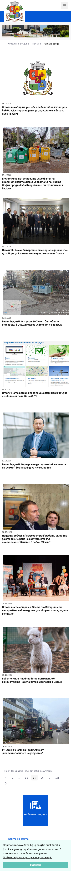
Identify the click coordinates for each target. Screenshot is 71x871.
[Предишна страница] (6, 777)
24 (27, 778)
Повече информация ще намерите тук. (27, 857)
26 (43, 778)
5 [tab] (57, 33)
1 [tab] (43, 33)
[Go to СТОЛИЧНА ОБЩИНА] (15, 11)
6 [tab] (60, 33)
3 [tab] (50, 33)
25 (35, 778)
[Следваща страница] (6, 783)
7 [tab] (64, 33)
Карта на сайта (18, 838)
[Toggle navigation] (64, 5)
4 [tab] (53, 33)
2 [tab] (47, 33)
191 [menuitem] (58, 778)
